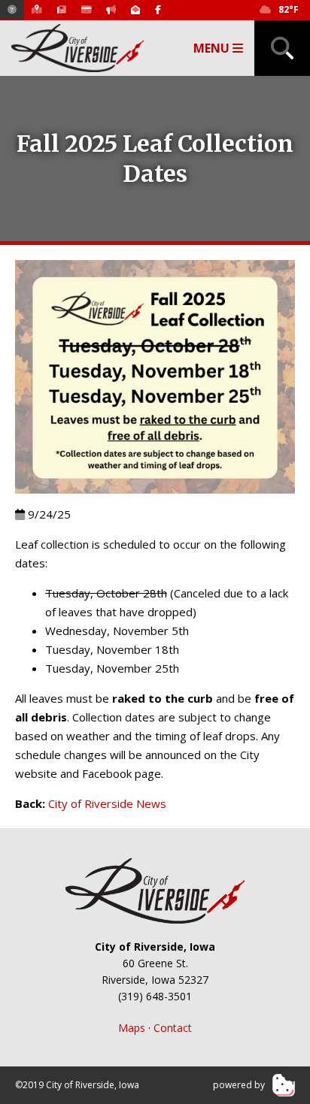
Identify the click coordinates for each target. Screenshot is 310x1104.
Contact (172, 1028)
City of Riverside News (107, 803)
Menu (212, 48)
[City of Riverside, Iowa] (155, 890)
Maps (131, 1028)
